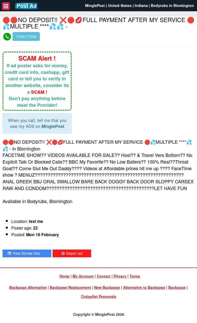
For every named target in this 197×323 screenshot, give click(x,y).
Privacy (120, 276)
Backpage (177, 287)
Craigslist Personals (98, 296)
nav (6, 6)
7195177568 (26, 36)
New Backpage (107, 287)
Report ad (73, 253)
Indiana (141, 5)
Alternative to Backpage (144, 287)
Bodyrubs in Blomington (172, 5)
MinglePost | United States (108, 5)
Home (65, 276)
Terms (135, 276)
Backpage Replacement (70, 287)
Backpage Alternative (28, 287)
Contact (104, 276)
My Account (83, 276)
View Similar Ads (25, 253)
